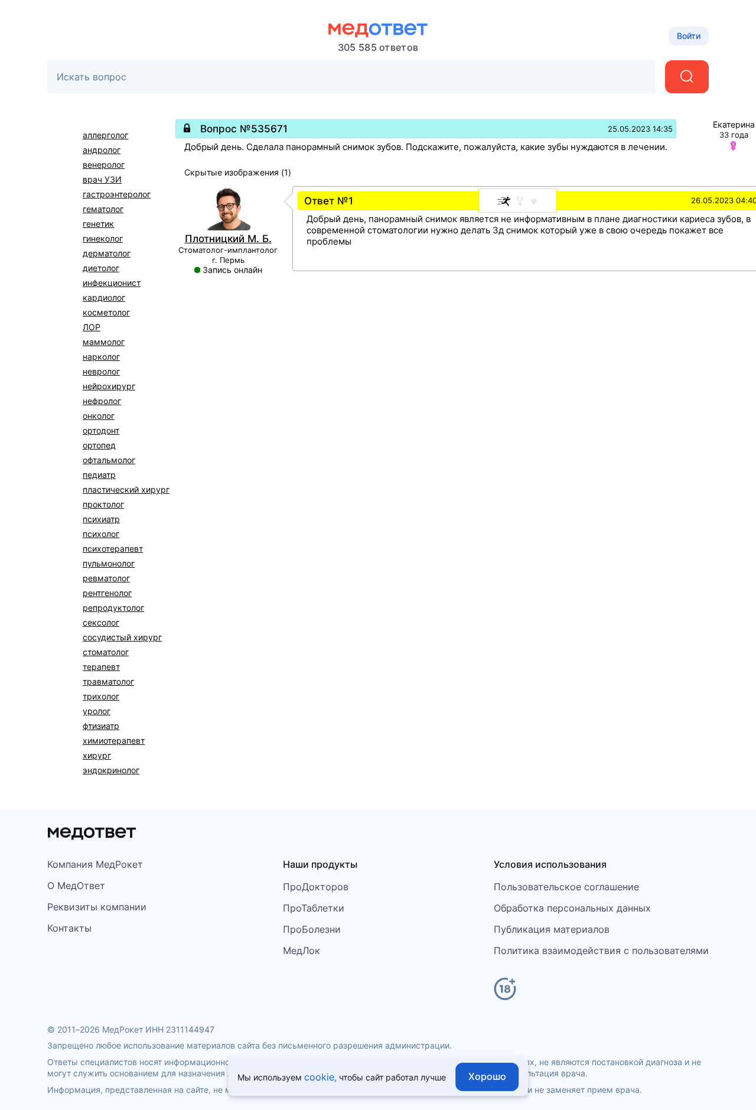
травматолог (108, 681)
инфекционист (112, 283)
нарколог (101, 356)
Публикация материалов (552, 929)
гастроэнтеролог (117, 194)
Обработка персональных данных (572, 908)
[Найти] (687, 76)
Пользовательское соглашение (566, 887)
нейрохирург (109, 386)
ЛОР (91, 327)
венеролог (104, 164)
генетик (98, 224)
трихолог (101, 696)
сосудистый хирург (122, 637)
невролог (101, 371)
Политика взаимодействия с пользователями (601, 950)
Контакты (69, 928)
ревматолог (106, 578)
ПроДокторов (315, 887)
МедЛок (301, 950)
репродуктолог (113, 608)
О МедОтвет (76, 885)
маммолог (104, 342)
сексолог (101, 622)
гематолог (103, 209)
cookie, (320, 1077)
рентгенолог (107, 593)
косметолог (106, 312)
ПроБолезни (312, 929)
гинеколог (103, 238)
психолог (101, 534)
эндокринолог (111, 770)
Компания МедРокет (95, 864)
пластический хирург (126, 489)
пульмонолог (109, 563)
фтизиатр (101, 726)
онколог (99, 416)
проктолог (103, 504)
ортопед (99, 445)
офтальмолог (109, 460)
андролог (101, 150)
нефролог (102, 401)
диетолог (101, 268)
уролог (96, 711)
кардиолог (104, 297)
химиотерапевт (114, 740)
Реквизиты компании (96, 907)
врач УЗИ (102, 179)
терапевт (101, 667)
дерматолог (107, 253)
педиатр (99, 475)
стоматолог (106, 652)
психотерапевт (113, 548)
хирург (97, 755)
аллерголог (105, 135)
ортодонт (101, 430)
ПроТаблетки (313, 908)
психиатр (101, 519)
